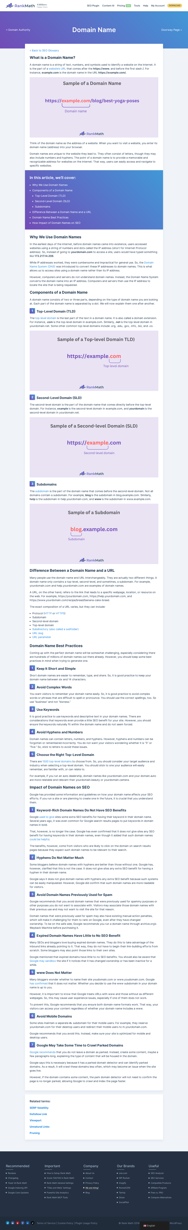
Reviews (12, 1173)
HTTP (48, 613)
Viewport (35, 1120)
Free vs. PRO (157, 1192)
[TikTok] (32, 1223)
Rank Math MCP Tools (57, 1197)
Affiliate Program (159, 1188)
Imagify (122, 1183)
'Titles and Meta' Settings (59, 1188)
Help (145, 5)
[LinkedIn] (27, 1223)
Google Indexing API (17, 1188)
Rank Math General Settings (60, 1183)
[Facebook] (22, 1223)
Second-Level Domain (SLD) (52, 201)
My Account (158, 5)
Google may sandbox (43, 960)
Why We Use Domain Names (50, 184)
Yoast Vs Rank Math (17, 1183)
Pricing (121, 5)
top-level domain (45, 318)
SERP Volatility (39, 1107)
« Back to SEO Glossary (44, 50)
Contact (89, 1178)
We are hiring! (92, 1188)
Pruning (35, 1133)
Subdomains (42, 206)
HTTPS (60, 613)
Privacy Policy (92, 1183)
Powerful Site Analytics (58, 1192)
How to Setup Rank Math (59, 1173)
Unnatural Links (39, 1126)
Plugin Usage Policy (86, 1223)
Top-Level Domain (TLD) (50, 195)
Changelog (13, 1178)
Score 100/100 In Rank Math (60, 1178)
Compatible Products (161, 1183)
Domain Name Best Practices (50, 217)
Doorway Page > (171, 29)
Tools (137, 5)
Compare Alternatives (161, 1197)
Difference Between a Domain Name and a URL (61, 212)
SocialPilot (124, 1202)
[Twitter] (7, 1223)
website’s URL (57, 68)
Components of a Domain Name (52, 190)
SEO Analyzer (157, 1173)
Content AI (108, 5)
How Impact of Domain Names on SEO (56, 222)
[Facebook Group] (12, 1223)
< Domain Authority (18, 29)
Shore (122, 1197)
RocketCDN (124, 1188)
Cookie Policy (65, 1223)
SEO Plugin (93, 5)
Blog (87, 1192)
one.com (123, 1173)
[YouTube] (17, 1223)
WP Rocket (124, 1178)
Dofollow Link (38, 1114)
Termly (122, 1192)
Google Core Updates (18, 1192)
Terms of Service (46, 1223)
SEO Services (157, 1178)
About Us (89, 1173)
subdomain (42, 491)
